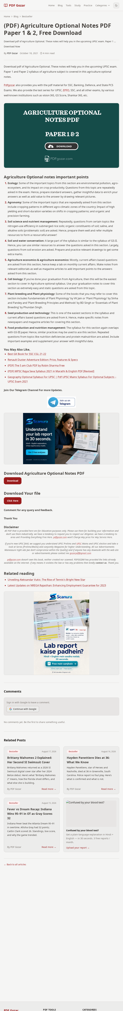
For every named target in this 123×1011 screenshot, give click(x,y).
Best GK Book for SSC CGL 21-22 (27, 354)
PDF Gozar (12, 53)
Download (12, 480)
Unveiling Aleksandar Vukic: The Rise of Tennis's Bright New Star (46, 579)
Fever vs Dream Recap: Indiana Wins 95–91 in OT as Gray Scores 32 (29, 813)
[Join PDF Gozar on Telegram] (61, 402)
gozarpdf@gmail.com (80, 553)
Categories (101, 5)
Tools (68, 5)
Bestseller (13, 751)
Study (77, 5)
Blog (60, 5)
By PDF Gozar (14, 788)
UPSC (79, 543)
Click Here (12, 500)
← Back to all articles (15, 864)
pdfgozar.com (60, 537)
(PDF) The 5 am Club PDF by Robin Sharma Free (36, 365)
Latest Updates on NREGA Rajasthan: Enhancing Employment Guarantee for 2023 (57, 585)
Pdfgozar (9, 85)
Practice (88, 5)
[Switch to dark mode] (116, 5)
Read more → (49, 788)
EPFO (66, 90)
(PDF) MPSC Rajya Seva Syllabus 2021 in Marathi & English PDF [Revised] (51, 371)
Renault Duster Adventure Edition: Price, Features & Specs (43, 359)
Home (51, 5)
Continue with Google (24, 708)
